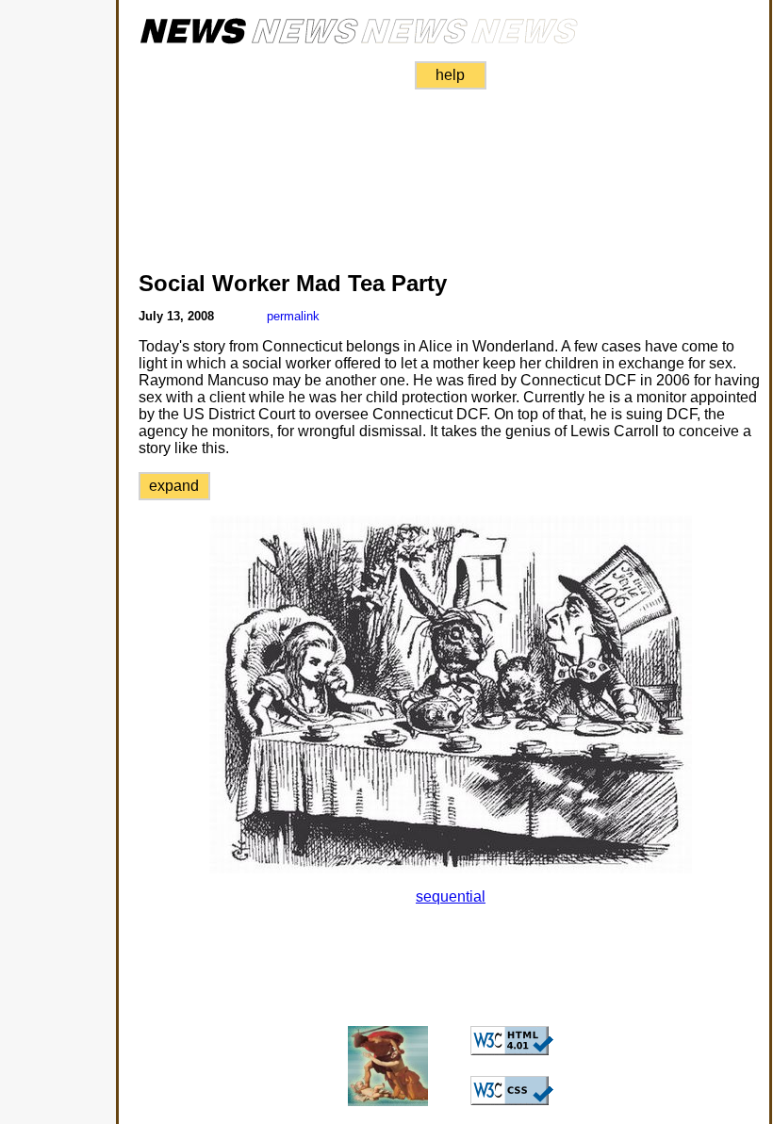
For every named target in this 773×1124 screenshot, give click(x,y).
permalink (293, 316)
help (450, 75)
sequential (450, 896)
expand (174, 486)
